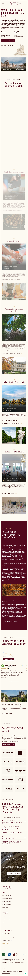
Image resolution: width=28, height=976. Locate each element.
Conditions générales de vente (8, 968)
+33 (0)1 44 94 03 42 (7, 940)
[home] (15, 3)
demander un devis (14, 873)
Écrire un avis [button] (8, 659)
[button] (2, 3)
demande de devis (8, 744)
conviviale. (17, 276)
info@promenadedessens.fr (8, 937)
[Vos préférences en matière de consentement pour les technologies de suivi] (25, 973)
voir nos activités (8, 40)
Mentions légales (20, 968)
